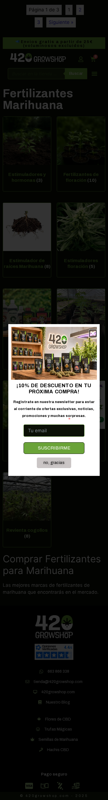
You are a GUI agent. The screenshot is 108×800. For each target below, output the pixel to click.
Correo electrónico (45, 419)
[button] (93, 333)
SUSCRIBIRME (54, 448)
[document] (54, 400)
